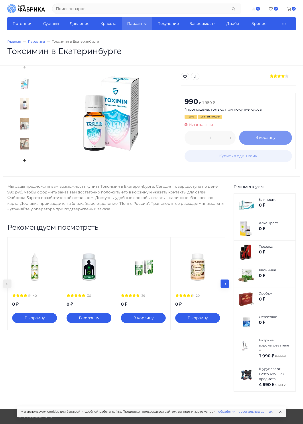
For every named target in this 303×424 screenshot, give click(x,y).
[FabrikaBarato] (26, 8)
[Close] (280, 412)
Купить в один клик (238, 156)
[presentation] (24, 67)
